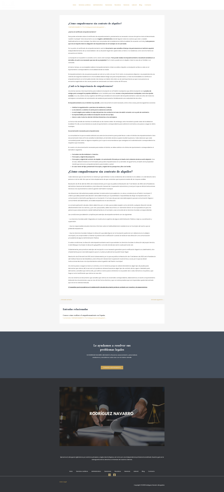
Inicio (74, 5)
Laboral (134, 5)
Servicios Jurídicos (85, 5)
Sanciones (108, 5)
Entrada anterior (66, 300)
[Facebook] (114, 474)
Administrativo (98, 5)
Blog (140, 5)
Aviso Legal (63, 482)
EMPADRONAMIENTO (75, 27)
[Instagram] (109, 474)
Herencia (126, 5)
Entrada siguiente (157, 300)
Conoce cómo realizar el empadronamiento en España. (84, 315)
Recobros (118, 5)
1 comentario (67, 318)
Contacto (148, 5)
